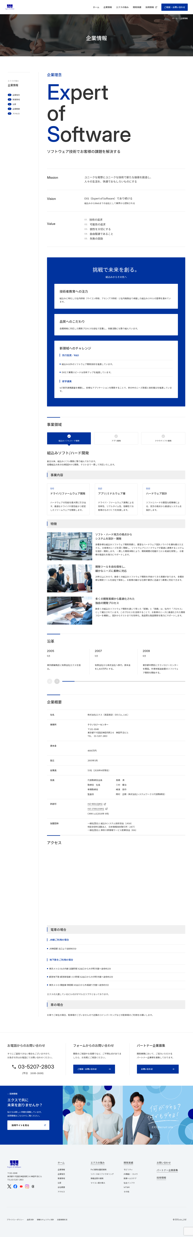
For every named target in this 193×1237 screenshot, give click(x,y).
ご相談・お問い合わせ (174, 7)
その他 (126, 1191)
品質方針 (30, 1219)
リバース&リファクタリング (102, 1174)
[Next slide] (57, 681)
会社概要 (61, 1187)
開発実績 (137, 7)
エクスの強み (122, 7)
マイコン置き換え (98, 1182)
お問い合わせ (147, 1069)
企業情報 (107, 7)
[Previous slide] (49, 681)
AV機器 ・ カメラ (131, 1174)
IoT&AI (127, 1187)
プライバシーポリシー (15, 1219)
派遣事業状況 (62, 1219)
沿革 (59, 1182)
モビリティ (128, 1169)
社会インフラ (129, 1182)
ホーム (96, 7)
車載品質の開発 (97, 1178)
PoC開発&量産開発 (98, 1169)
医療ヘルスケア (130, 1178)
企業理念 (61, 1174)
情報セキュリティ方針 (45, 1219)
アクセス (61, 1191)
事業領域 (61, 1178)
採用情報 (149, 7)
